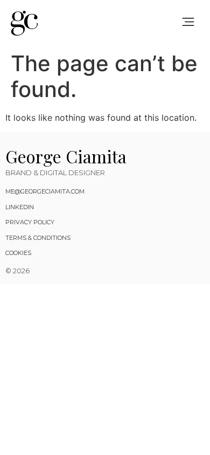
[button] (189, 23)
